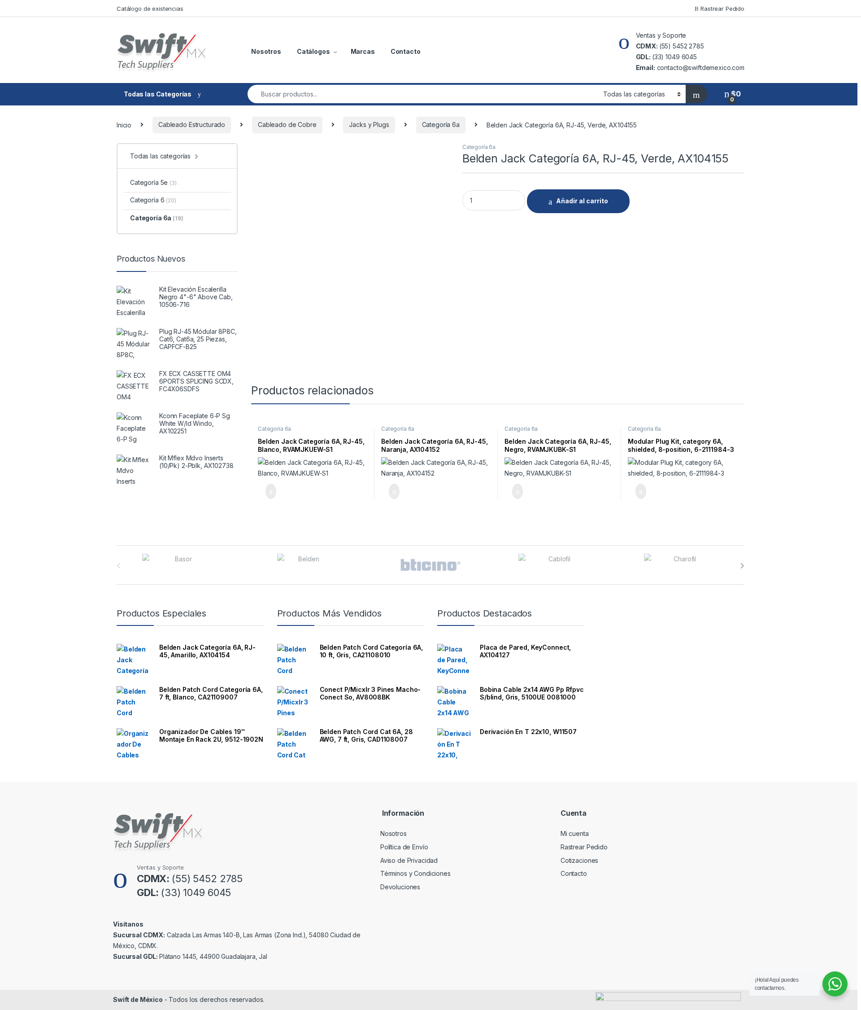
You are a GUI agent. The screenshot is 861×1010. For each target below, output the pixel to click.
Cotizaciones (579, 860)
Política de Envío (404, 847)
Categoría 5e (153, 182)
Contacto (406, 51)
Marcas (363, 51)
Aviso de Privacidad (409, 860)
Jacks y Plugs (369, 124)
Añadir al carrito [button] (267, 491)
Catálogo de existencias (150, 8)
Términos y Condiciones (415, 873)
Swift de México (138, 999)
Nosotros (266, 51)
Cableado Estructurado (191, 124)
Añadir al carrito (582, 201)
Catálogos (313, 51)
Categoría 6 (153, 200)
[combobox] (423, 94)
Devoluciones (400, 887)
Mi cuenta (575, 833)
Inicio (124, 124)
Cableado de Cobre (287, 124)
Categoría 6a (441, 124)
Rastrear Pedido (721, 8)
